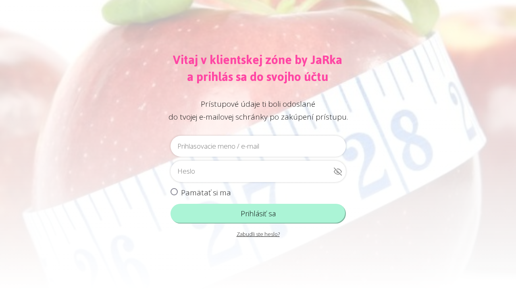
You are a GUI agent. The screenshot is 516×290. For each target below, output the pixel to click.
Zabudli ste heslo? (258, 234)
